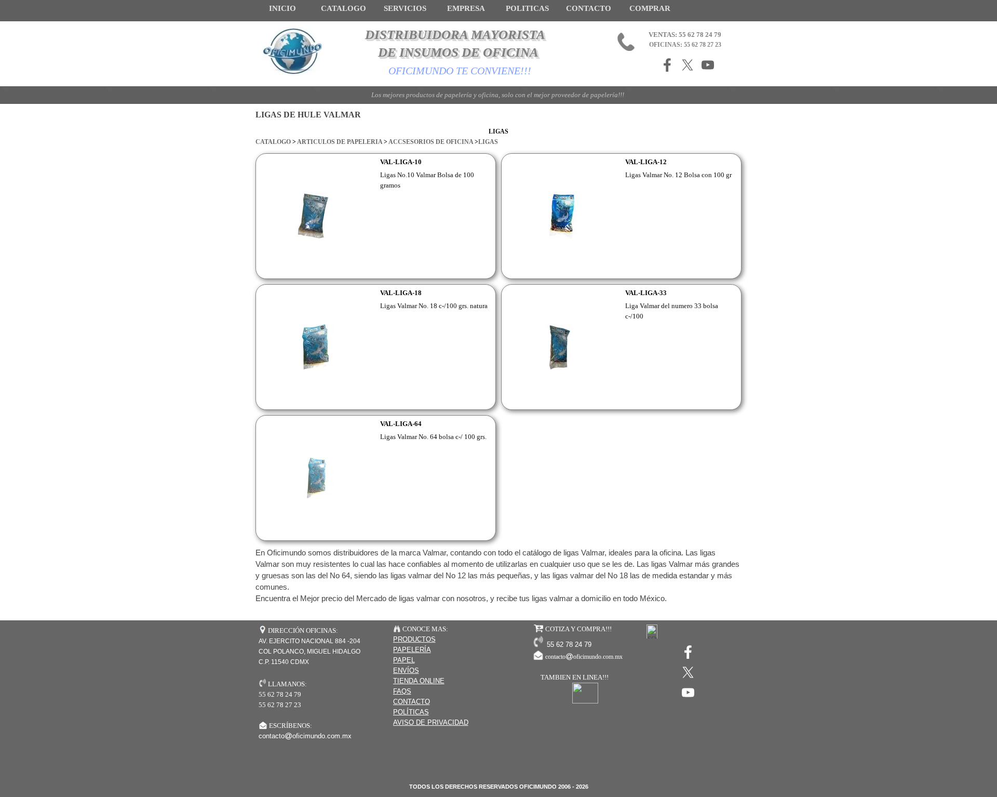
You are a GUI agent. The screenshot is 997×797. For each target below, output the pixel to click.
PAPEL (404, 660)
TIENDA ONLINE (418, 681)
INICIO (282, 8)
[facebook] (667, 65)
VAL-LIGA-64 (401, 424)
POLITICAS (527, 8)
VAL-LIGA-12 (646, 162)
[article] (375, 216)
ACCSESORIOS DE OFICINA (430, 141)
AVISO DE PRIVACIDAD (430, 722)
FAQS (402, 691)
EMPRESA (466, 8)
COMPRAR (649, 8)
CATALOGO (273, 141)
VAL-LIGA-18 (401, 293)
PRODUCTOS (414, 639)
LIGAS (488, 141)
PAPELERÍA (412, 650)
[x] (687, 65)
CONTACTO (588, 8)
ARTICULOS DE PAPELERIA (339, 141)
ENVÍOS (406, 670)
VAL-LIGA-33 (646, 293)
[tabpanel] (498, 136)
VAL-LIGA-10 (401, 162)
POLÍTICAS (411, 712)
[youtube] (708, 65)
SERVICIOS (405, 8)
